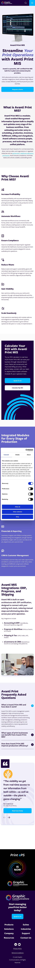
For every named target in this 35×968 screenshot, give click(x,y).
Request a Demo (17, 89)
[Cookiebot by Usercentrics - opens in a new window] (25, 450)
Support (26, 933)
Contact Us (25, 937)
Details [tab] (17, 454)
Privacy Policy (17, 948)
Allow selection (17, 511)
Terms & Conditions (18, 953)
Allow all (17, 507)
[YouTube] (19, 944)
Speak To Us (17, 381)
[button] (9, 817)
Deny (17, 516)
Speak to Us (17, 916)
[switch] (30, 488)
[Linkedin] (15, 944)
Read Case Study (17, 811)
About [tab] (29, 454)
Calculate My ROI (17, 388)
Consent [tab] (6, 454)
